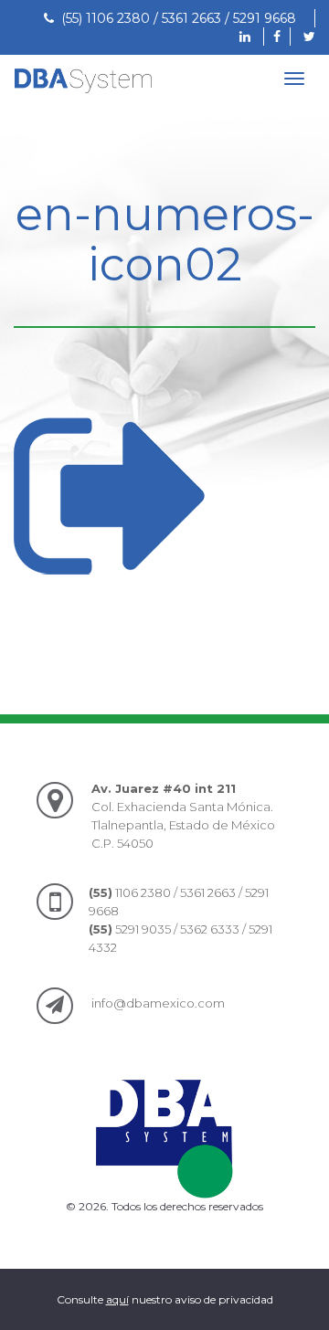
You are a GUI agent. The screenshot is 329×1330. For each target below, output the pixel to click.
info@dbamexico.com (158, 1003)
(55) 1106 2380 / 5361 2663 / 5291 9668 (175, 18)
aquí (117, 1299)
